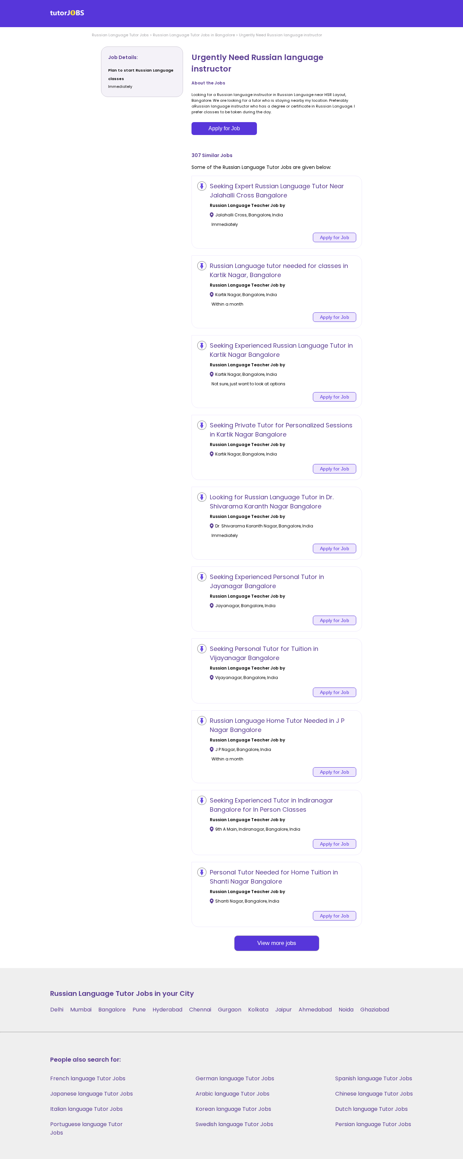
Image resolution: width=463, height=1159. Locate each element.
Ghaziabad (374, 1009)
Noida (346, 1009)
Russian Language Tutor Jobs (120, 35)
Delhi (56, 1009)
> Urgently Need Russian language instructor (278, 35)
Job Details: (123, 57)
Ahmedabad (315, 1009)
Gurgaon (229, 1009)
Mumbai (81, 1009)
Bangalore (112, 1009)
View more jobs (276, 943)
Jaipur (283, 1009)
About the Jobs (208, 83)
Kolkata (258, 1009)
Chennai (200, 1009)
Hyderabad (167, 1009)
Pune (139, 1009)
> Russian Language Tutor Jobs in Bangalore (192, 35)
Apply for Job (224, 128)
